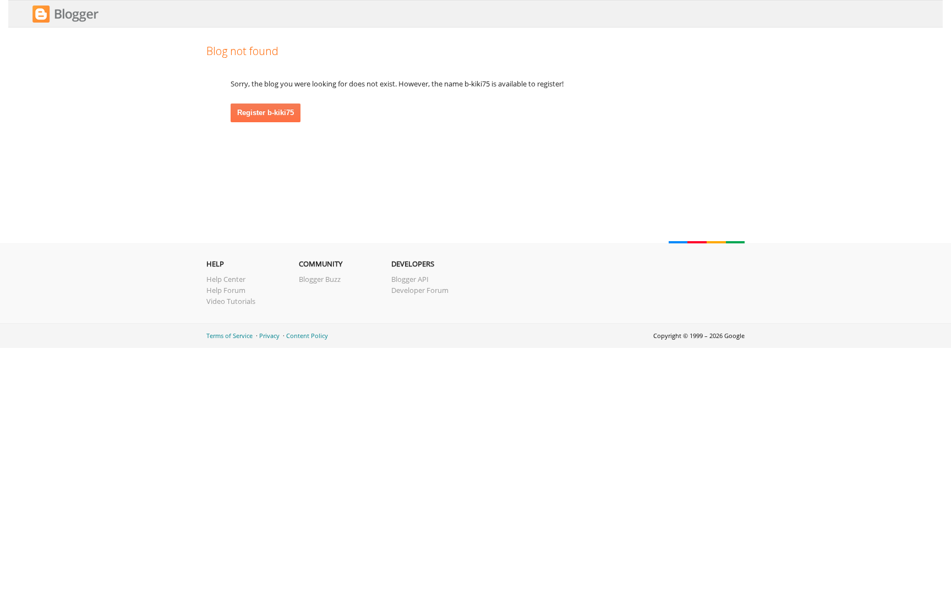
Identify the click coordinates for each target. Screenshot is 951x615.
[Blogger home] (65, 21)
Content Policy (307, 335)
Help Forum (225, 290)
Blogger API (410, 279)
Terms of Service (229, 335)
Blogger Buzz (320, 279)
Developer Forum (420, 290)
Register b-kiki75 (265, 112)
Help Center (225, 279)
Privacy (269, 335)
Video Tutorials (230, 301)
